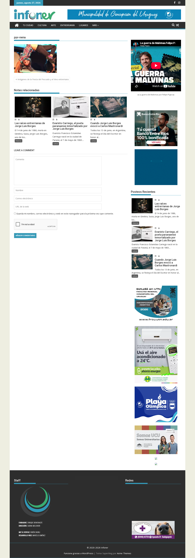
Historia (18, 141)
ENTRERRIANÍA (67, 25)
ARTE (53, 25)
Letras (55, 144)
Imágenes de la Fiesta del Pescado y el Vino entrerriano (43, 79)
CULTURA (42, 25)
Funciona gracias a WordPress (78, 553)
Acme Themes (124, 553)
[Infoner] (17, 24)
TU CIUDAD (28, 25)
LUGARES (83, 25)
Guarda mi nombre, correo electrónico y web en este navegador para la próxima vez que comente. (64, 213)
